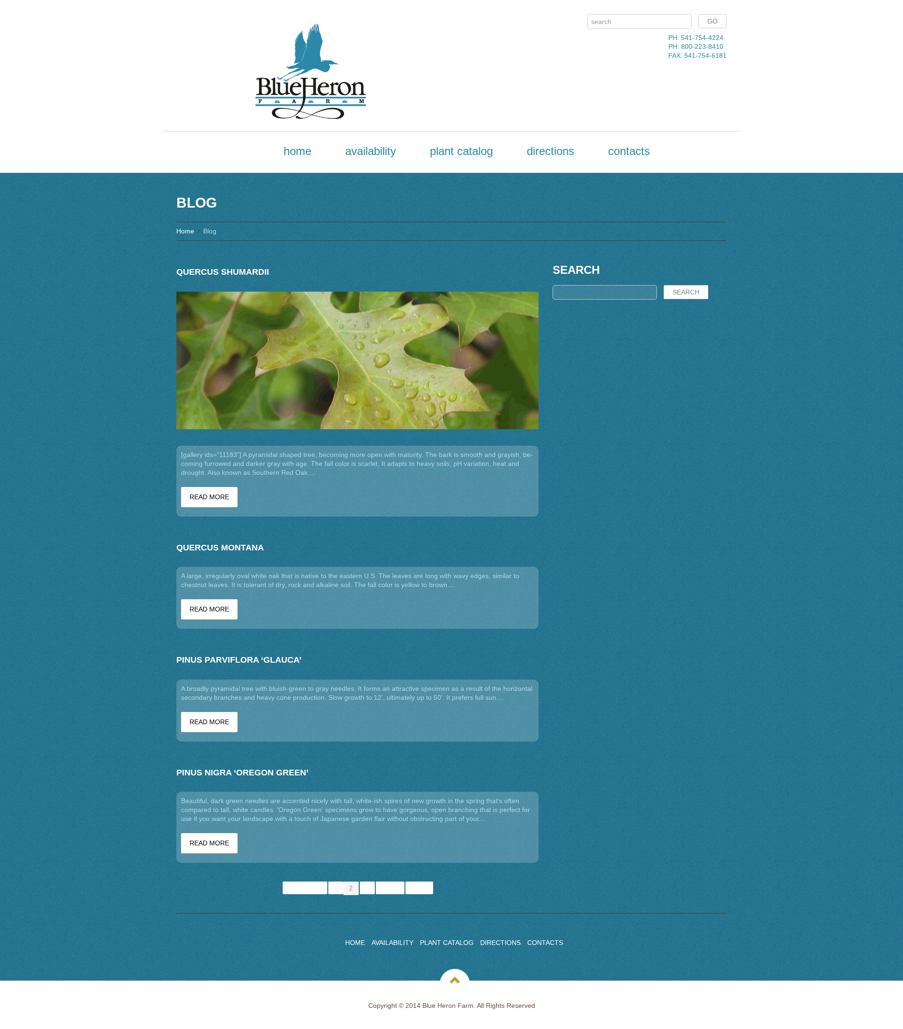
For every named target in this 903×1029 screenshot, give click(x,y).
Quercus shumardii (222, 272)
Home (297, 151)
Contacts (629, 151)
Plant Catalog (461, 151)
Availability (370, 151)
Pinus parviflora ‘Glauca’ (238, 660)
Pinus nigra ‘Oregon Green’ (242, 772)
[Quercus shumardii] (357, 360)
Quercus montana (220, 547)
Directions (550, 151)
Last (419, 887)
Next (390, 887)
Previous (305, 887)
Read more (209, 497)
